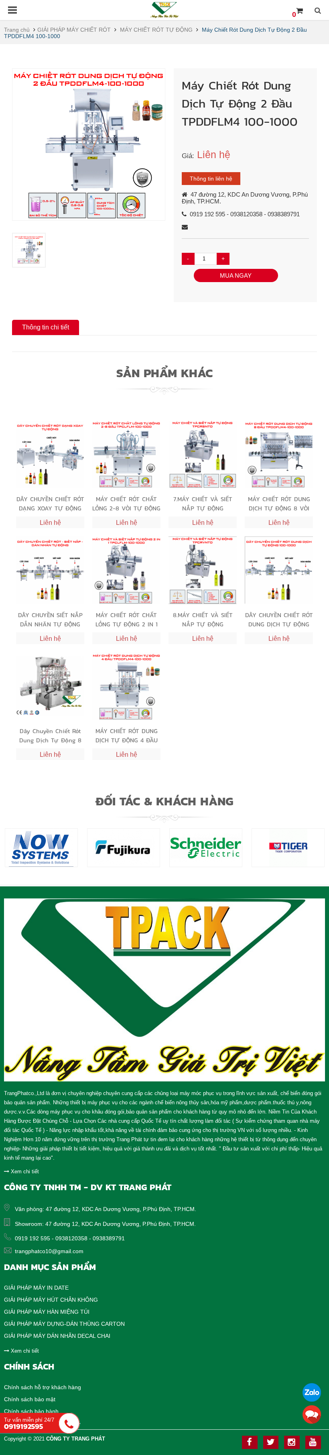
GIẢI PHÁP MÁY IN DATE (36, 1287)
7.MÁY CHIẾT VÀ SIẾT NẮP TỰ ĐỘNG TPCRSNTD (202, 503)
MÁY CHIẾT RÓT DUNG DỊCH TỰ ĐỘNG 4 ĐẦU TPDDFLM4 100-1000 (126, 735)
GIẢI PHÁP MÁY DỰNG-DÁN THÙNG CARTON (64, 1324)
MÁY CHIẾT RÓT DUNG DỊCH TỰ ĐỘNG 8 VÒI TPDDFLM (279, 503)
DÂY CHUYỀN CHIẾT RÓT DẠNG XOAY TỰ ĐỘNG (50, 503)
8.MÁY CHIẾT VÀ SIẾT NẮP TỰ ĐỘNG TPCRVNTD (203, 619)
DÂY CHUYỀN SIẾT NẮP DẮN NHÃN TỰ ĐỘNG (50, 619)
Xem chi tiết (24, 1171)
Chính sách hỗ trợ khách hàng (42, 1387)
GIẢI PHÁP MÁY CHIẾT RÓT (74, 29)
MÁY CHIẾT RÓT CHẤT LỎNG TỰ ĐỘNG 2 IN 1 (126, 619)
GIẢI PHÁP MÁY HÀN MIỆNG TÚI (46, 1312)
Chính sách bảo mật (29, 1399)
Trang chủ (17, 29)
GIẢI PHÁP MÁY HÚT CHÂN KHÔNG (51, 1299)
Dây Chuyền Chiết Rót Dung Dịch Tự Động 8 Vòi (50, 735)
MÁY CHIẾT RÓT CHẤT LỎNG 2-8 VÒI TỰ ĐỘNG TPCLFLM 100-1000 (126, 503)
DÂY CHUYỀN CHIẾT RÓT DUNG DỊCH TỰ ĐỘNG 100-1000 (279, 619)
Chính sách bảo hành (31, 1411)
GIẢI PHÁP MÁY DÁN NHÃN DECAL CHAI (57, 1336)
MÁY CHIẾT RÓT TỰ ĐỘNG (156, 29)
